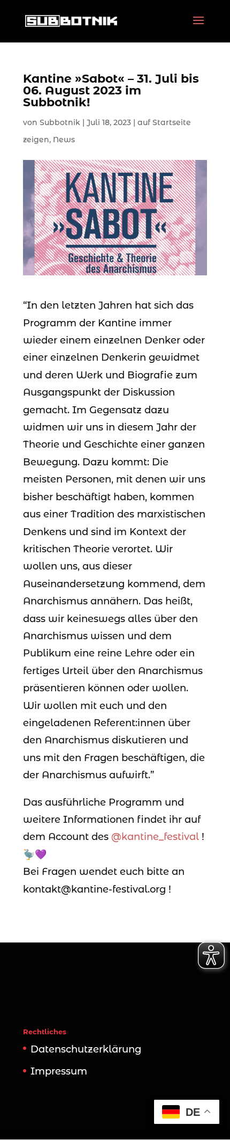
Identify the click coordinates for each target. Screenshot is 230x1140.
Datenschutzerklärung (85, 1049)
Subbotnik (60, 122)
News (64, 139)
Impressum (58, 1071)
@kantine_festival (155, 837)
